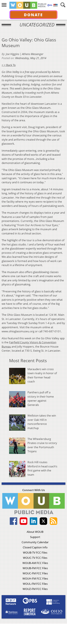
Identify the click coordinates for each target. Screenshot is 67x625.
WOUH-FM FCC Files (35, 578)
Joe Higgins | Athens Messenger (24, 54)
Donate (33, 14)
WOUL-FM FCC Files (35, 584)
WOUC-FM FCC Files (35, 573)
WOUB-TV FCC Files (35, 552)
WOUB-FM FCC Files (35, 568)
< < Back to (9, 65)
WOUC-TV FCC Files (35, 558)
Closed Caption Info (35, 547)
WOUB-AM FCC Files (35, 563)
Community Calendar (35, 542)
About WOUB (35, 532)
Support (35, 537)
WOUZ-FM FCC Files (35, 589)
